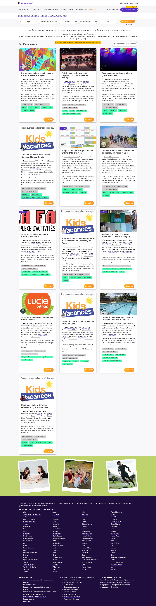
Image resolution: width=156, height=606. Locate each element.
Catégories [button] (36, 9)
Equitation (66, 189)
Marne (25, 550)
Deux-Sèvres (33, 240)
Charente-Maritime (29, 522)
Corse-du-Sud (116, 522)
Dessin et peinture (34, 107)
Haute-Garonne (87, 533)
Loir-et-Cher (73, 327)
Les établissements (112, 9)
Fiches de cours (105, 580)
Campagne (83, 192)
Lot (112, 545)
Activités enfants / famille (42, 104)
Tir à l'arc (75, 361)
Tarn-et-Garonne (116, 564)
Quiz (126, 580)
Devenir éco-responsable (110, 269)
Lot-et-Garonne (28, 548)
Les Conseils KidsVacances (33, 594)
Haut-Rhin (26, 533)
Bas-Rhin (114, 517)
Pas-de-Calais (57, 557)
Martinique (56, 550)
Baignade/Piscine (27, 357)
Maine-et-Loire (34, 79)
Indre (54, 541)
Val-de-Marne (86, 567)
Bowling (65, 110)
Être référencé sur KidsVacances (34, 596)
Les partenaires (28, 599)
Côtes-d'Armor (87, 524)
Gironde (55, 531)
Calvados (56, 519)
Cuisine (122, 272)
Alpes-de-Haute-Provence (32, 514)
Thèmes (64, 9)
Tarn (83, 564)
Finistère (85, 529)
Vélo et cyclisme (67, 364)
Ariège (113, 514)
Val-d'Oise (56, 567)
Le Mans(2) (124, 36)
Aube (25, 517)
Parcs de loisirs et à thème (30, 274)
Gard (112, 529)
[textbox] (28, 22)
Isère (112, 541)
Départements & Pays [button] (50, 9)
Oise (83, 555)
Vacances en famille (109, 186)
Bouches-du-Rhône (30, 519)
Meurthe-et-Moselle (30, 553)
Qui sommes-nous (29, 585)
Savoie (25, 562)
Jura (24, 543)
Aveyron (85, 517)
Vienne (45, 245)
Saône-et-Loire (58, 562)
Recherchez (126, 21)
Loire (25, 545)
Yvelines (55, 572)
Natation (37, 357)
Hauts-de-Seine (87, 538)
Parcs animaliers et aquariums (112, 360)
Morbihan (85, 553)
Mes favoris (124, 3)
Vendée (55, 569)
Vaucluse (26, 569)
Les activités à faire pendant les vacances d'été (39, 592)
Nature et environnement (70, 192)
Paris (25, 557)
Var (112, 567)
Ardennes (56, 514)
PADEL (32, 442)
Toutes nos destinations (72, 580)
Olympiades (122, 110)
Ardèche (85, 514)
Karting (72, 110)
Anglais (65, 277)
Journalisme (87, 277)
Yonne (25, 572)
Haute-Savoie (57, 536)
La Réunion (56, 543)
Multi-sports (113, 110)
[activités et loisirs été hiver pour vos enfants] (26, 3)
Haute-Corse (57, 533)
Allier (83, 512)
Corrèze (84, 522)
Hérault (113, 538)
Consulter (48, 119)
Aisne (54, 512)
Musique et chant (47, 107)
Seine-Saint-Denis (117, 562)
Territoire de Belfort (29, 567)
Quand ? (71, 9)
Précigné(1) (82, 39)
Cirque (24, 107)
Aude (54, 517)
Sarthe (35, 81)
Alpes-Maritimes (116, 512)
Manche (114, 548)
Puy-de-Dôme (86, 557)
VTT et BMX (84, 361)
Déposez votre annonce (129, 9)
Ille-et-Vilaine (27, 541)
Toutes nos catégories (71, 599)
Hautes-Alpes (28, 538)
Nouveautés (93, 9)
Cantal (84, 519)
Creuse (25, 524)
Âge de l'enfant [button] (23, 9)
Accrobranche (26, 271)
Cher (54, 522)
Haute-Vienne (115, 536)
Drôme (84, 526)
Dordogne (26, 526)
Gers (25, 531)
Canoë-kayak (66, 361)
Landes (84, 543)
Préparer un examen (76, 277)
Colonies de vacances (71, 587)
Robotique (45, 197)
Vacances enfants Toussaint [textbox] (88, 21)
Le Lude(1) (115, 36)
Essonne (114, 526)
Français (65, 280)
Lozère (55, 548)
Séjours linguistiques (71, 589)
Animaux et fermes (76, 189)
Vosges (113, 569)
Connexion (134, 3)
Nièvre (25, 555)
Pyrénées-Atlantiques (118, 557)
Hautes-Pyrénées (59, 538)
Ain (24, 512)
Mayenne (72, 81)
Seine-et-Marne (28, 564)
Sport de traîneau (114, 192)
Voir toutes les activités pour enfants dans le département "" (78, 42)
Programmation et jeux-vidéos (71, 113)
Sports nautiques (47, 357)
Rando (105, 192)
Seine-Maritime (87, 562)
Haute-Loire (115, 533)
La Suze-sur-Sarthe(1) (103, 36)
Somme (55, 564)
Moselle (113, 553)
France (25, 79)
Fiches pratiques (118, 580)
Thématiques (68, 585)
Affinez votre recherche (124, 44)
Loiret (111, 323)
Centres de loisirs (68, 105)
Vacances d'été (81, 9)
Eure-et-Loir (57, 529)
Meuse (55, 553)
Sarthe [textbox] (71, 21)
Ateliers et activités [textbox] (49, 21)
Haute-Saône (86, 536)
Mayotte (114, 550)
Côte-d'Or (56, 524)
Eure (25, 529)
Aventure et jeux (81, 110)
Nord (54, 555)
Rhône (55, 560)
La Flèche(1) (90, 36)
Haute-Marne (27, 536)
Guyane (113, 531)
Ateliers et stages (27, 104)
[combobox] (28, 22)
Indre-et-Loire (73, 247)
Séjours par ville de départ (73, 582)
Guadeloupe (86, 531)
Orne (112, 555)
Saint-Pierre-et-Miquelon (90, 560)
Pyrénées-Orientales (30, 560)
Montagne (106, 195)
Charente (114, 519)
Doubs (55, 526)
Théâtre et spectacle (28, 110)
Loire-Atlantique (58, 545)
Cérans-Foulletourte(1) (77, 36)
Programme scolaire (115, 582)
